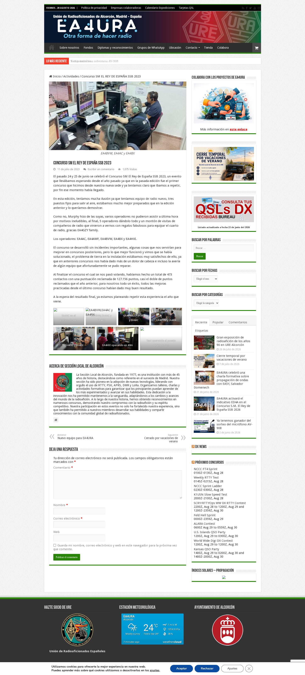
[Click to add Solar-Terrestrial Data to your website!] (224, 577)
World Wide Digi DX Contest (213, 541)
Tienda (208, 47)
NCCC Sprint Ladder (208, 486)
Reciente (201, 322)
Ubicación (175, 47)
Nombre (60, 505)
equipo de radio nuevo (150, 199)
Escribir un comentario (101, 169)
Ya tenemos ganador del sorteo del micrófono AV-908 (235, 424)
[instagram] (259, 8)
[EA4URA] (152, 27)
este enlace (238, 129)
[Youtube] (254, 8)
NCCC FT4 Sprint (205, 469)
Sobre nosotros (69, 47)
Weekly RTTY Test (206, 477)
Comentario (63, 467)
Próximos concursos (209, 463)
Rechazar (207, 668)
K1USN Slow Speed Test (210, 494)
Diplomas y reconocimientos (115, 47)
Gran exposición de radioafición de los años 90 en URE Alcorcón (233, 341)
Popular (217, 322)
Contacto (191, 47)
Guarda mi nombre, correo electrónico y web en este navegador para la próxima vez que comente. (115, 547)
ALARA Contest (204, 524)
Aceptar (181, 668)
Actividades (71, 76)
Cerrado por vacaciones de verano (161, 438)
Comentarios (238, 322)
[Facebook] (246, 8)
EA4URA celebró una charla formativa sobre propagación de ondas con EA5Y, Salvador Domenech (221, 380)
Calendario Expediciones (160, 7)
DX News (200, 447)
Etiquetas (201, 330)
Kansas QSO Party (206, 549)
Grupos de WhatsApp (151, 47)
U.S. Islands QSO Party (209, 532)
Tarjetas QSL (186, 7)
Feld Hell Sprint (205, 515)
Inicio (51, 47)
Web (56, 532)
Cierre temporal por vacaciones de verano (232, 357)
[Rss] (243, 8)
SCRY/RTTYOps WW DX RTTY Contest (220, 503)
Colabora (223, 47)
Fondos (88, 47)
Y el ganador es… (82, 61)
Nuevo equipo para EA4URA (75, 437)
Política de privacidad (94, 7)
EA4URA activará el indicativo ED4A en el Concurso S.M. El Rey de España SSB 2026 (233, 404)
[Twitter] (250, 8)
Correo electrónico (67, 518)
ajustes (154, 670)
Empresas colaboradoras (126, 7)
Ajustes (232, 668)
